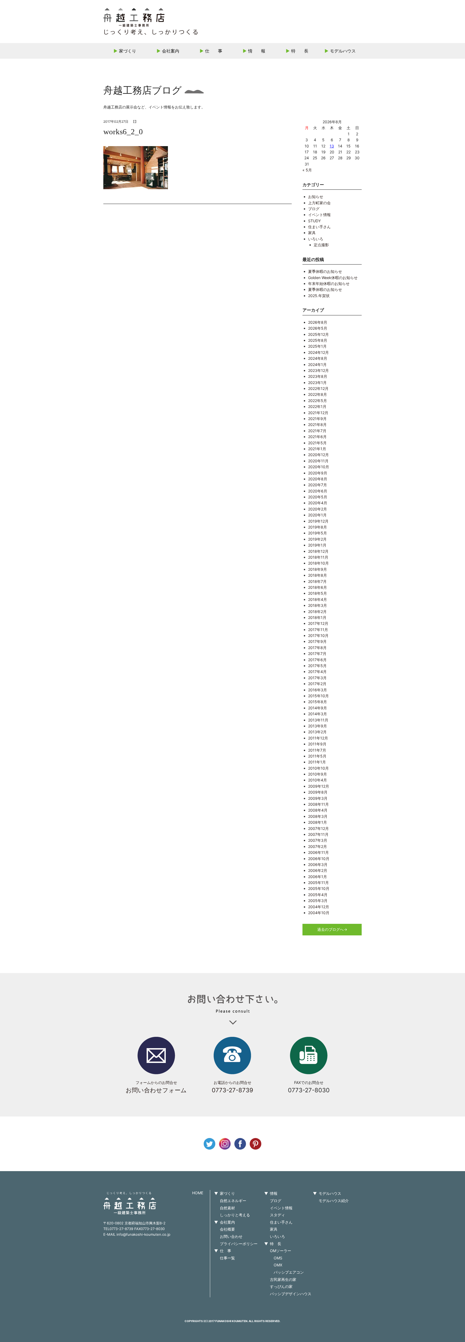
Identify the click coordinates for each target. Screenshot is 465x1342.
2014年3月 (317, 713)
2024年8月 (317, 358)
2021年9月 (317, 418)
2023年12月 (318, 370)
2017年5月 (317, 665)
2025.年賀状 (319, 295)
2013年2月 (317, 732)
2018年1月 (317, 617)
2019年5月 (317, 533)
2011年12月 (318, 738)
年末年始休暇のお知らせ (329, 283)
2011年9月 (317, 744)
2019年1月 (317, 545)
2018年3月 (317, 605)
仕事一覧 (227, 1258)
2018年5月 (317, 593)
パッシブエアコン (289, 1272)
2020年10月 (318, 466)
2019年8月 (317, 527)
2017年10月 (318, 635)
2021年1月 (317, 448)
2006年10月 (318, 858)
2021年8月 (317, 424)
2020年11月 (318, 461)
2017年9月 (317, 641)
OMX (278, 1265)
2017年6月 (317, 659)
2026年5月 (317, 328)
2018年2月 (317, 611)
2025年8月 (317, 340)
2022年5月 (317, 400)
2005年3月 (317, 900)
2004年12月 (318, 906)
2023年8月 (317, 376)
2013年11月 (318, 720)
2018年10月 (318, 563)
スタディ (277, 1215)
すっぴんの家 (281, 1286)
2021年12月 (318, 412)
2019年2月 (317, 539)
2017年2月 (317, 683)
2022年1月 (317, 406)
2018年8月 (317, 575)
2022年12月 (318, 388)
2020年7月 (317, 484)
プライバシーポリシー (239, 1243)
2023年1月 (317, 382)
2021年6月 (317, 436)
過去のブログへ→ (332, 929)
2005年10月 (318, 888)
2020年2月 (317, 509)
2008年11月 (318, 804)
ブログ (313, 208)
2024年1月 (317, 364)
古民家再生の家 (283, 1279)
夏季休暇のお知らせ (325, 271)
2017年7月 (317, 653)
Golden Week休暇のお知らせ (333, 277)
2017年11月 (318, 629)
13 (332, 146)
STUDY (314, 221)
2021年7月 (317, 430)
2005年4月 (317, 894)
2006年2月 (317, 870)
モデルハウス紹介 (334, 1200)
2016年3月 (317, 690)
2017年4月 (317, 671)
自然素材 (227, 1208)
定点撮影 (321, 244)
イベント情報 (319, 214)
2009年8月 (317, 792)
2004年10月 (318, 912)
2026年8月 (317, 322)
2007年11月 (318, 834)
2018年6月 (317, 587)
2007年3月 (317, 840)
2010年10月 (318, 768)
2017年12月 (318, 623)
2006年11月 (318, 852)
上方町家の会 (319, 202)
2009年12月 (318, 786)
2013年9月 (317, 726)
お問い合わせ (231, 1236)
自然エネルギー (233, 1200)
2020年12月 (318, 454)
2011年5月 (317, 756)
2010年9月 (317, 774)
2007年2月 (317, 846)
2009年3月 (317, 798)
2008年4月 (317, 810)
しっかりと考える (235, 1215)
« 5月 (307, 170)
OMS (278, 1258)
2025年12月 (318, 334)
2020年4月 (317, 503)
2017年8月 (317, 647)
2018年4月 (317, 599)
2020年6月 (317, 491)
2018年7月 (317, 581)
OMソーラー (280, 1250)
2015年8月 (317, 701)
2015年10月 (318, 695)
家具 (312, 232)
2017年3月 (317, 677)
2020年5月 (317, 497)
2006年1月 (317, 876)
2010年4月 (317, 780)
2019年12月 (318, 521)
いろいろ (315, 239)
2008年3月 (317, 816)
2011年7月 (317, 750)
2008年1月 (317, 822)
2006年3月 (317, 864)
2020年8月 (317, 479)
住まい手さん (319, 226)
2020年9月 (317, 473)
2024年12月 (318, 352)
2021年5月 (317, 443)
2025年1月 (317, 346)
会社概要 (227, 1229)
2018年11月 (318, 557)
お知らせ (315, 196)
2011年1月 (317, 762)
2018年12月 (318, 551)
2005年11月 (318, 882)
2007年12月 (318, 828)
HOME (197, 1192)
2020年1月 (317, 515)
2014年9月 (317, 708)
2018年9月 (317, 569)
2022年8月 (317, 394)
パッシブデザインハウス (290, 1293)
